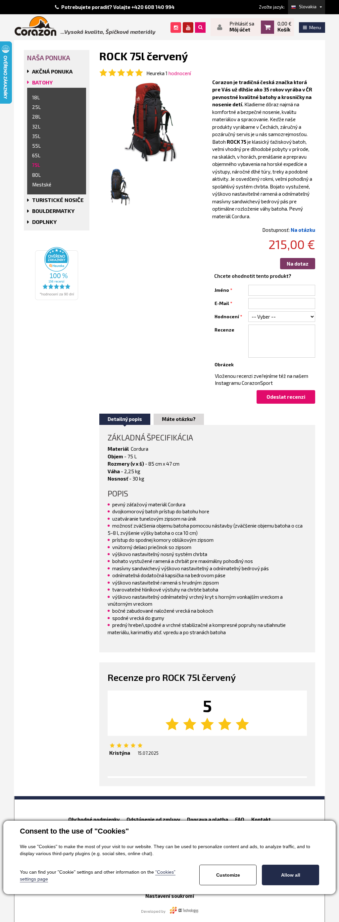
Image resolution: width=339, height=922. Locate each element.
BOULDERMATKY (53, 211)
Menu (315, 27)
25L (36, 107)
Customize (228, 875)
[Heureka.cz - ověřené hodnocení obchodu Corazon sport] (56, 273)
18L (36, 97)
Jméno (222, 290)
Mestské (41, 184)
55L (36, 146)
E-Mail (222, 303)
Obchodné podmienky (94, 819)
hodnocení (180, 73)
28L (36, 117)
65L (36, 155)
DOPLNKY (44, 222)
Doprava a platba (207, 819)
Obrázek (224, 364)
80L (36, 175)
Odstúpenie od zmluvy (153, 819)
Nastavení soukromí (169, 896)
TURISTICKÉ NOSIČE (58, 200)
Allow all (290, 875)
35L (36, 136)
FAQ (239, 819)
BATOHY (42, 82)
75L (36, 165)
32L (36, 126)
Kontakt (261, 819)
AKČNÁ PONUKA (52, 71)
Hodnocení (227, 316)
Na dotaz (298, 264)
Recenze (224, 330)
